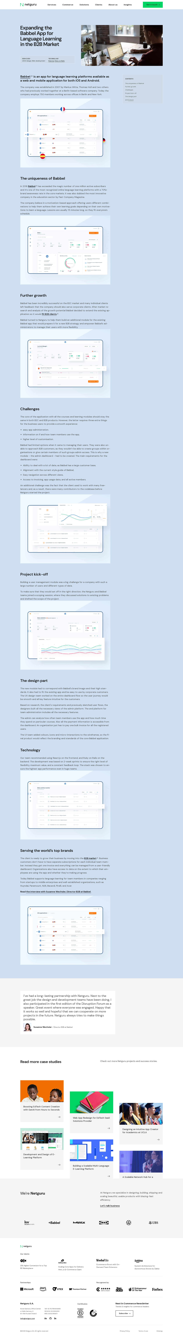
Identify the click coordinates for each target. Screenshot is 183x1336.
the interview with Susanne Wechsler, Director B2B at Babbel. (58, 891)
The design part (131, 96)
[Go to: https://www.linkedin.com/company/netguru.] (55, 1318)
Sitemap (160, 1331)
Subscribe (123, 1313)
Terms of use (143, 1331)
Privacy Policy (125, 1331)
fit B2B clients (49, 314)
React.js (51, 61)
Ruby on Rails (60, 61)
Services (52, 4)
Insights (128, 4)
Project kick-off (130, 93)
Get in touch (151, 4)
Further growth (130, 87)
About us (113, 4)
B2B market (90, 858)
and (129, 100)
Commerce (67, 4)
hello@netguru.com (27, 1318)
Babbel (25, 76)
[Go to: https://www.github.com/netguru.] (50, 1318)
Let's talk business (110, 1205)
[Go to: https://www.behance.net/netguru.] (45, 1318)
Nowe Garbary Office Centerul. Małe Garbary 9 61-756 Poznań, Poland (30, 1311)
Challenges (129, 90)
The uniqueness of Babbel (134, 83)
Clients (98, 4)
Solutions (84, 4)
